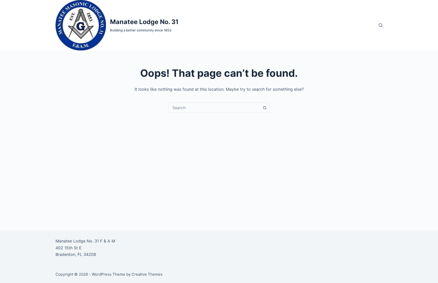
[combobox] (214, 108)
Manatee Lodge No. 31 (144, 22)
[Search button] (264, 107)
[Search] (380, 25)
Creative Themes (147, 274)
